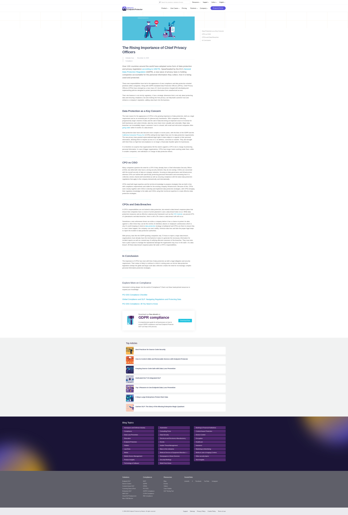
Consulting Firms (165, 431)
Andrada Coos (130, 58)
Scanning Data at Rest (129, 488)
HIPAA (145, 486)
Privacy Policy (201, 511)
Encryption (199, 438)
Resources (195, 2)
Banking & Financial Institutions (206, 427)
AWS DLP (125, 493)
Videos (166, 486)
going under (126, 128)
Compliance (129, 61)
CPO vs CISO (206, 34)
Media (126, 452)
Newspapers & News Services (170, 456)
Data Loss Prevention (131, 435)
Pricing (184, 8)
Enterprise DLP (126, 491)
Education (127, 438)
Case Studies (168, 488)
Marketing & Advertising (203, 449)
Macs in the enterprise (167, 449)
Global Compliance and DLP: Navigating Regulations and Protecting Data (151, 299)
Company (203, 8)
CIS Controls (178, 214)
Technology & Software (131, 463)
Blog (165, 481)
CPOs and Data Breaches (210, 37)
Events (162, 442)
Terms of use (222, 511)
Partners (193, 8)
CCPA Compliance (148, 493)
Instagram (215, 481)
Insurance (199, 445)
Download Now (185, 320)
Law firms (127, 449)
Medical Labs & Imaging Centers (206, 452)
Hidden (126, 445)
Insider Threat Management (169, 445)
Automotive (163, 427)
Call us (213, 2)
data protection (150, 226)
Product (164, 8)
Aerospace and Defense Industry (134, 427)
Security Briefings (165, 459)
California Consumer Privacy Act (133, 135)
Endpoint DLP (126, 481)
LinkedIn (186, 481)
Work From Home (165, 463)
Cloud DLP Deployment (129, 496)
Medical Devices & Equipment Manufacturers (174, 452)
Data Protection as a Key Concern (213, 31)
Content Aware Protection (204, 431)
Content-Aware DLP (128, 486)
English (221, 2)
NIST (144, 481)
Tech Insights (200, 459)
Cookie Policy (212, 511)
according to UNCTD (151, 69)
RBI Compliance (148, 496)
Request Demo (218, 8)
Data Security (164, 435)
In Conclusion (206, 40)
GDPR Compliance (148, 491)
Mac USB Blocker (127, 498)
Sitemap (192, 511)
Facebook (198, 481)
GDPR (145, 483)
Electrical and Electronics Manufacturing (173, 438)
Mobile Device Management (133, 456)
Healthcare (199, 442)
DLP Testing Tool (169, 491)
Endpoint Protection (130, 442)
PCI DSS (145, 488)
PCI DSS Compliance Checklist (134, 295)
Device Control (200, 435)
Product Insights (129, 459)
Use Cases (174, 8)
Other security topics (202, 456)
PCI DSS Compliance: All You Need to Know (140, 304)
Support (205, 2)
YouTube (206, 481)
